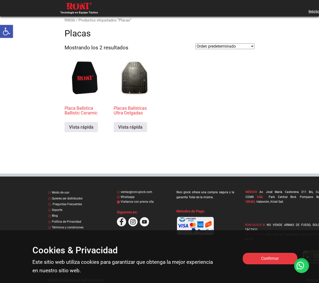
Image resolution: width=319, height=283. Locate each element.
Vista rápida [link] (81, 127)
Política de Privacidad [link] (66, 221)
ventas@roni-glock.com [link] (136, 192)
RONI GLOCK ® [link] (255, 225)
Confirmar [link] (270, 258)
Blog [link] (55, 215)
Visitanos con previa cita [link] (138, 201)
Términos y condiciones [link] (67, 227)
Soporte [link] (57, 210)
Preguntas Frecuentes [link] (67, 204)
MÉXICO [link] (251, 192)
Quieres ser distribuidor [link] (67, 198)
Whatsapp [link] (128, 197)
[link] (6, 31)
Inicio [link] (70, 19)
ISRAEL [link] (250, 201)
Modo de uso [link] (60, 192)
